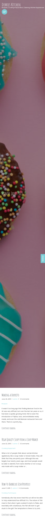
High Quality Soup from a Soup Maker (20, 439)
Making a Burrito (10, 395)
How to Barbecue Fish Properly (16, 484)
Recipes (4, 404)
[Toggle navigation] (4, 12)
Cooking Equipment (8, 448)
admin (15, 399)
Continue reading (8, 428)
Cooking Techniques (9, 493)
